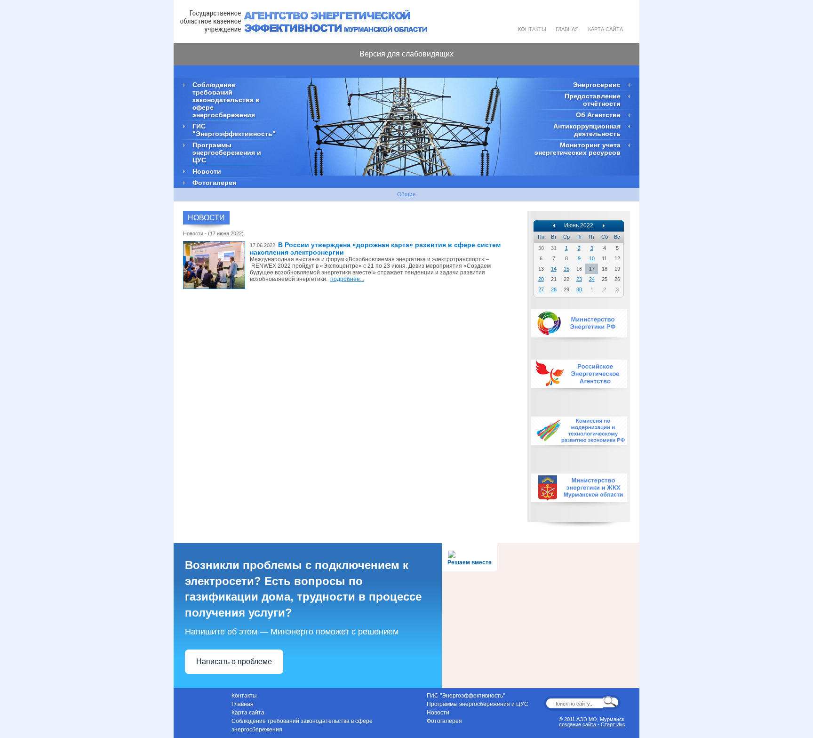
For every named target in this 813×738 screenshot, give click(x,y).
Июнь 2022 (578, 225)
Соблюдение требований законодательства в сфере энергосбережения (226, 100)
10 (592, 258)
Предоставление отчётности (593, 99)
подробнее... (347, 279)
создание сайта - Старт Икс (592, 724)
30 (579, 289)
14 (554, 269)
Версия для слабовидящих (406, 54)
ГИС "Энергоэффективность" (232, 129)
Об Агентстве (598, 115)
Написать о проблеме (234, 662)
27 (541, 289)
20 (541, 279)
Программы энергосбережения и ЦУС (226, 152)
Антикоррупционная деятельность (587, 129)
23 (579, 279)
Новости (206, 171)
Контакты (532, 29)
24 (592, 279)
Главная (567, 29)
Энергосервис (597, 84)
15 (566, 269)
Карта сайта (605, 29)
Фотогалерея (214, 182)
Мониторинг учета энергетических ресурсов (577, 148)
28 (554, 289)
